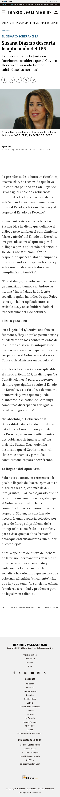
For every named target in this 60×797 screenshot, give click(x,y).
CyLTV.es (30, 760)
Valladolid (8, 23)
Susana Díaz (12, 607)
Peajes (39, 607)
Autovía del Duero (34, 4)
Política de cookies (46, 789)
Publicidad (30, 659)
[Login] (56, 12)
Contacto (30, 662)
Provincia (22, 23)
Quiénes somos (30, 655)
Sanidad (30, 710)
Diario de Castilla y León (30, 745)
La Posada (30, 718)
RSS (30, 666)
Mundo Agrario (30, 722)
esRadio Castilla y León (30, 764)
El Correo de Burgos (30, 752)
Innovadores (30, 726)
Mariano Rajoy (26, 607)
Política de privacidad (26, 789)
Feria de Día (19, 4)
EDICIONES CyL (49, 1)
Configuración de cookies (30, 792)
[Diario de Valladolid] (29, 12)
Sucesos (30, 714)
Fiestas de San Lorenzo (30, 707)
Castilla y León (30, 699)
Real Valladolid (39, 23)
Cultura (30, 703)
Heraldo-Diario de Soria (30, 756)
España (6, 30)
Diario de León (30, 749)
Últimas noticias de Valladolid (30, 733)
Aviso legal (11, 789)
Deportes (30, 695)
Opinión (30, 730)
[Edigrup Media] (30, 777)
